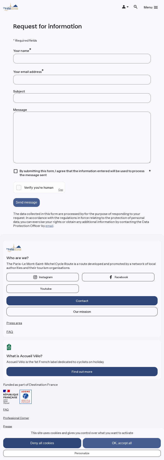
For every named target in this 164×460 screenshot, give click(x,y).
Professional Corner (16, 418)
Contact (82, 301)
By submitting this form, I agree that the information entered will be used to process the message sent (82, 173)
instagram (46, 277)
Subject (19, 91)
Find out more (82, 372)
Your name (21, 51)
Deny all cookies (42, 443)
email (49, 226)
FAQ (9, 332)
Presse (7, 426)
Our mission (82, 312)
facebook (121, 277)
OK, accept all (122, 443)
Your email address (27, 72)
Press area (14, 323)
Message (20, 110)
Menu (148, 7)
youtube (46, 289)
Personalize (82, 453)
